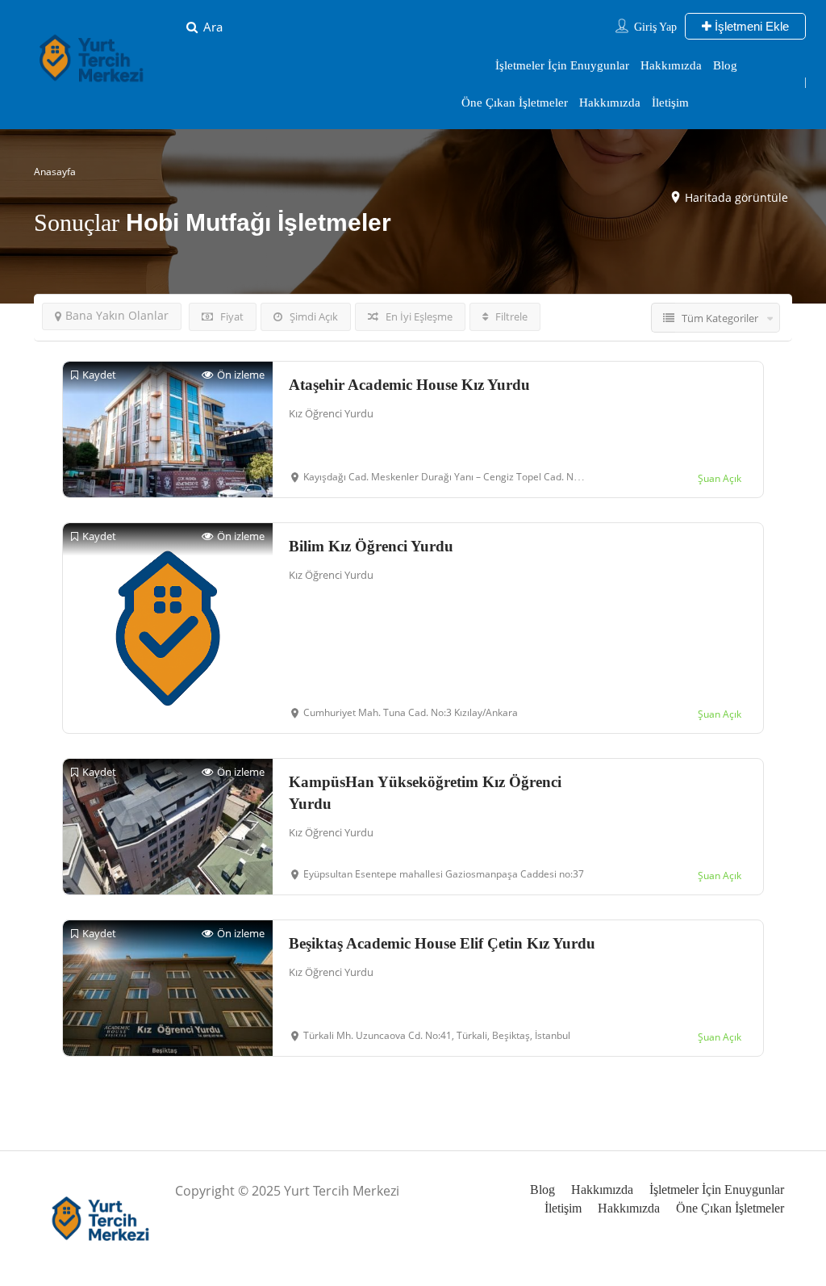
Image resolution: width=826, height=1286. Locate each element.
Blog (725, 65)
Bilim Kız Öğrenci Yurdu (371, 546)
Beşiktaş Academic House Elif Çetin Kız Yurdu (442, 943)
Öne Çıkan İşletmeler (514, 102)
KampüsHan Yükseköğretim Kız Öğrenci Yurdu (425, 792)
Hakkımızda (671, 65)
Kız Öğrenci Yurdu (331, 413)
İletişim (670, 102)
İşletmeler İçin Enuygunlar (562, 65)
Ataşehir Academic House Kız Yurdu (409, 384)
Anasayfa (55, 171)
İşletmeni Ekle (750, 26)
